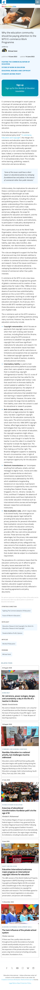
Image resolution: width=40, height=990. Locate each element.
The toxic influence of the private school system (20, 928)
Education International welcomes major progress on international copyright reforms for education (20, 868)
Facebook (6, 968)
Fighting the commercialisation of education (16, 611)
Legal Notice (13, 983)
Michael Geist (6, 654)
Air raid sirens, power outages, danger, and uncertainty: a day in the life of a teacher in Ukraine (20, 693)
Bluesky (28, 968)
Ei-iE (3, 2)
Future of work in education (11, 616)
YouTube (17, 968)
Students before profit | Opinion (12, 633)
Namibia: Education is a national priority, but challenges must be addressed (20, 749)
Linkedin (33, 968)
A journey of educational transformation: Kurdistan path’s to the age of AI (20, 807)
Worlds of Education (9, 6)
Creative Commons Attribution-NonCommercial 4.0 (17, 980)
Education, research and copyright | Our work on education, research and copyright (17, 627)
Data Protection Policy (24, 983)
